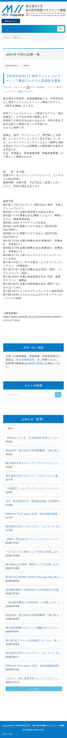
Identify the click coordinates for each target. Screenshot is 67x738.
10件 (26, 65)
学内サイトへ (11, 21)
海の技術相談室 (25, 359)
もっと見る (34, 688)
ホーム (7, 37)
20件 (10, 428)
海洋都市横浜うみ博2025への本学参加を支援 (32, 589)
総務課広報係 (34, 363)
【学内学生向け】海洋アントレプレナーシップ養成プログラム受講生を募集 (33, 78)
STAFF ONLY (7, 734)
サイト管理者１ (38, 87)
